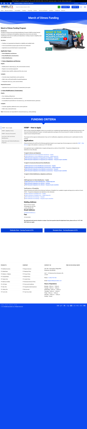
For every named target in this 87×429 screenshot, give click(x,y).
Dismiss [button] (73, 1)
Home (2, 10)
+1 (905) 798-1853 (52, 277)
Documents (76, 3)
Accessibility (17, 10)
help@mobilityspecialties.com (54, 280)
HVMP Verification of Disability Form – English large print (37, 195)
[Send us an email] (84, 3)
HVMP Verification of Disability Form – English (35, 193)
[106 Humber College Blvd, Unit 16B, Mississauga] (1, 3)
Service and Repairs (43, 10)
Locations (51, 10)
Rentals (35, 10)
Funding (24, 10)
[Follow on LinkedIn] (85, 3)
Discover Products (9, 10)
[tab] (11, 127)
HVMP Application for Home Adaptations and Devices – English (39, 154)
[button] (81, 7)
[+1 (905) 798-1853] (8, 3)
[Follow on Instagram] (81, 3)
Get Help (15, 304)
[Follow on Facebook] (80, 3)
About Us (63, 10)
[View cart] (85, 7)
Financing (30, 10)
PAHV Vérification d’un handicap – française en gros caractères (39, 198)
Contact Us (57, 10)
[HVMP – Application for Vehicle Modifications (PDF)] (24, 177)
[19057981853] (11, 3)
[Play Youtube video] (65, 39)
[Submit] (59, 7)
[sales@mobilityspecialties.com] (4, 3)
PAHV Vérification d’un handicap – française (35, 196)
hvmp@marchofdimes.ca (29, 212)
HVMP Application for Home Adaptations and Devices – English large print (41, 156)
